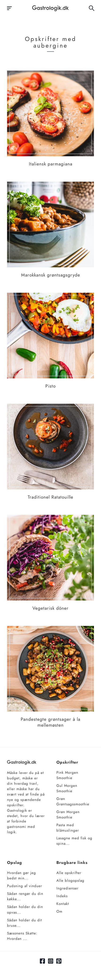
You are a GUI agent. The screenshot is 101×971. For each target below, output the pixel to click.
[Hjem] (50, 8)
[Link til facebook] (42, 961)
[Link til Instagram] (51, 961)
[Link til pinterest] (59, 961)
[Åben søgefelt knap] (91, 8)
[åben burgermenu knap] (9, 8)
